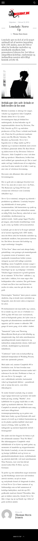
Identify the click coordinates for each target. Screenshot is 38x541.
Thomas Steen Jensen (20, 34)
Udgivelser (12, 22)
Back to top (17, 536)
